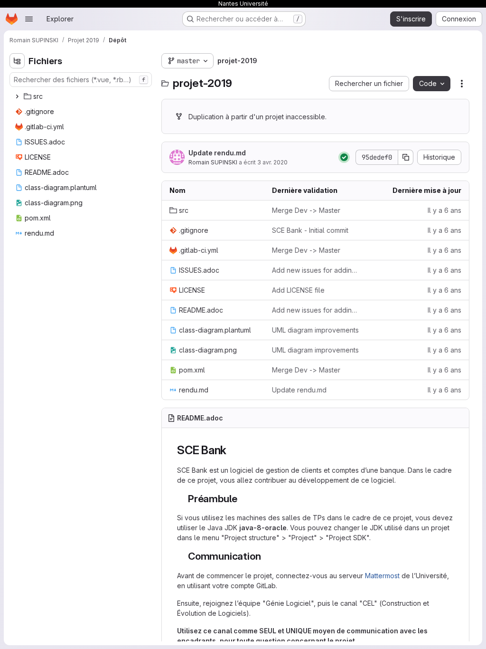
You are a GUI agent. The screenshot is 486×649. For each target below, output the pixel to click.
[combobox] (80, 79)
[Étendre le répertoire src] (17, 96)
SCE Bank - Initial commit (310, 230)
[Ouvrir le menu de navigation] (29, 19)
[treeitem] (81, 96)
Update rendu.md (217, 153)
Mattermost (382, 576)
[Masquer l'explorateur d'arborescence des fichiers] (17, 60)
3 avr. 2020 (272, 162)
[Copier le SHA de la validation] (405, 157)
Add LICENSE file (298, 290)
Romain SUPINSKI (212, 162)
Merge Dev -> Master (306, 210)
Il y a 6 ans (444, 210)
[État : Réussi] (344, 157)
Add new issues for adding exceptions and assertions (315, 270)
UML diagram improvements (315, 330)
